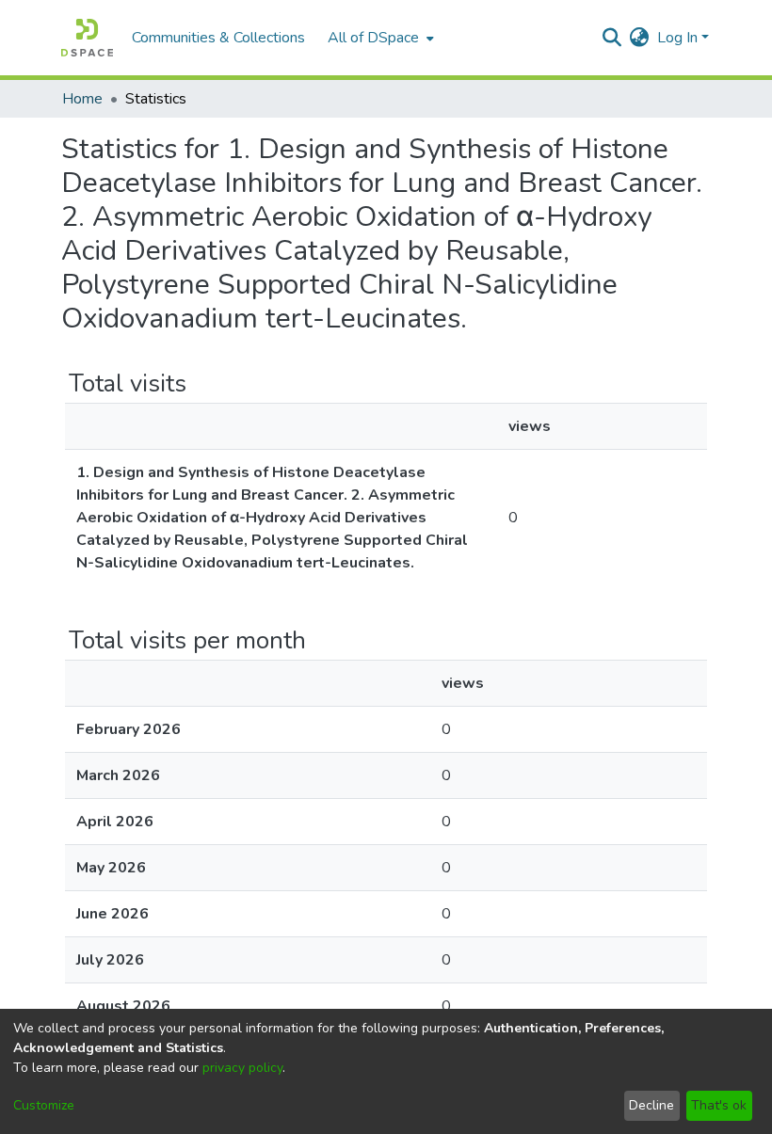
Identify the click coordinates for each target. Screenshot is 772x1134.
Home (82, 98)
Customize (43, 1105)
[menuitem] (379, 37)
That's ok (719, 1105)
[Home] (87, 37)
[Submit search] (612, 37)
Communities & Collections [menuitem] (218, 37)
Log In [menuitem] (677, 37)
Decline (651, 1105)
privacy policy (242, 1068)
